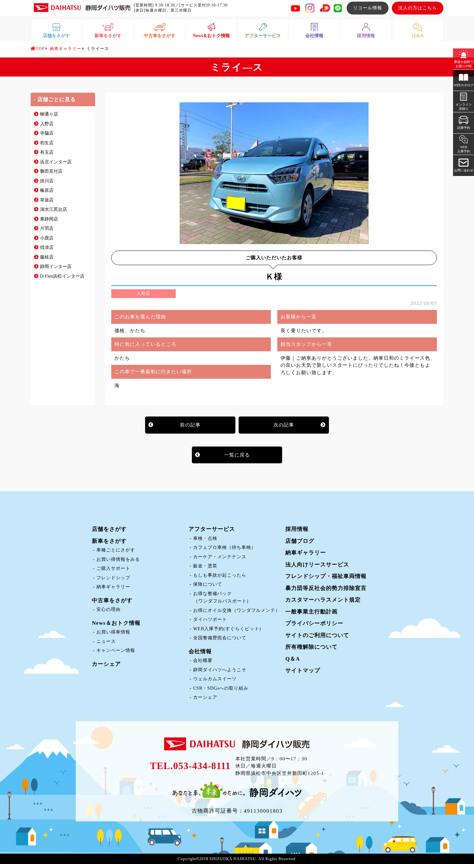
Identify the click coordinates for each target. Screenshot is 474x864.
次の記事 (283, 424)
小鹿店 (47, 238)
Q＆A (292, 659)
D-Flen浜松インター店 (62, 276)
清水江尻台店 (53, 209)
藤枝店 (47, 257)
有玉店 (47, 152)
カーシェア (106, 664)
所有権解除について (311, 647)
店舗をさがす (109, 529)
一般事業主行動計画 (311, 612)
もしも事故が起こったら (219, 575)
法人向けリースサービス (317, 564)
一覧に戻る (237, 455)
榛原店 (47, 190)
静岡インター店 (56, 266)
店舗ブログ (299, 541)
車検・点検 (205, 538)
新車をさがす (109, 541)
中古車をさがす (112, 600)
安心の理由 (108, 609)
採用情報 (297, 529)
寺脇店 (47, 133)
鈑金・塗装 (205, 565)
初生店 (47, 142)
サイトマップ (302, 670)
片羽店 (47, 228)
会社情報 (200, 651)
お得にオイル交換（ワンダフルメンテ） (236, 610)
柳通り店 (49, 114)
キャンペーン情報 (115, 650)
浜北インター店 (56, 161)
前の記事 (190, 424)
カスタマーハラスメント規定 (323, 600)
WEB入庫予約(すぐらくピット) (227, 628)
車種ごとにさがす (115, 550)
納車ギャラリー (113, 586)
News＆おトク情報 (116, 623)
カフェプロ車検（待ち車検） (224, 547)
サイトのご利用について (317, 635)
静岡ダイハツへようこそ (219, 669)
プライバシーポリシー (314, 623)
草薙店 (47, 200)
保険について (207, 584)
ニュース (106, 641)
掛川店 (47, 181)
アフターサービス (212, 529)
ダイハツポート (210, 619)
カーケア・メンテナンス (219, 556)
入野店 (47, 123)
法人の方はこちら (417, 7)
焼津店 (47, 247)
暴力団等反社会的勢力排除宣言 (326, 588)
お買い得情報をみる (118, 559)
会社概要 (202, 660)
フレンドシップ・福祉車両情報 (326, 576)
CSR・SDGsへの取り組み (220, 688)
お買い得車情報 (113, 632)
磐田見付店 (51, 171)
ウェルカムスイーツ (215, 678)
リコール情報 (367, 7)
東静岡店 (49, 219)
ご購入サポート (113, 568)
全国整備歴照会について (219, 637)
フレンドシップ (113, 577)
